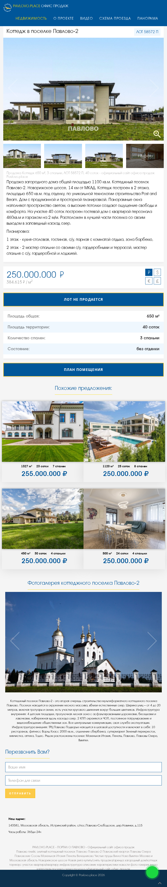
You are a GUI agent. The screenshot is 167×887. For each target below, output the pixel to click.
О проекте (63, 18)
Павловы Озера (140, 851)
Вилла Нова (120, 856)
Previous (19, 89)
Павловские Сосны (27, 856)
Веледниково (85, 856)
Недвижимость (31, 18)
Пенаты (71, 856)
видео (154, 864)
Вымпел (134, 856)
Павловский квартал (116, 851)
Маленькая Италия (53, 856)
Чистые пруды (103, 856)
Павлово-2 (95, 851)
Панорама (147, 18)
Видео (86, 18)
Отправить (20, 793)
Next (148, 89)
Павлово (81, 851)
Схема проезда (115, 18)
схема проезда (74, 869)
